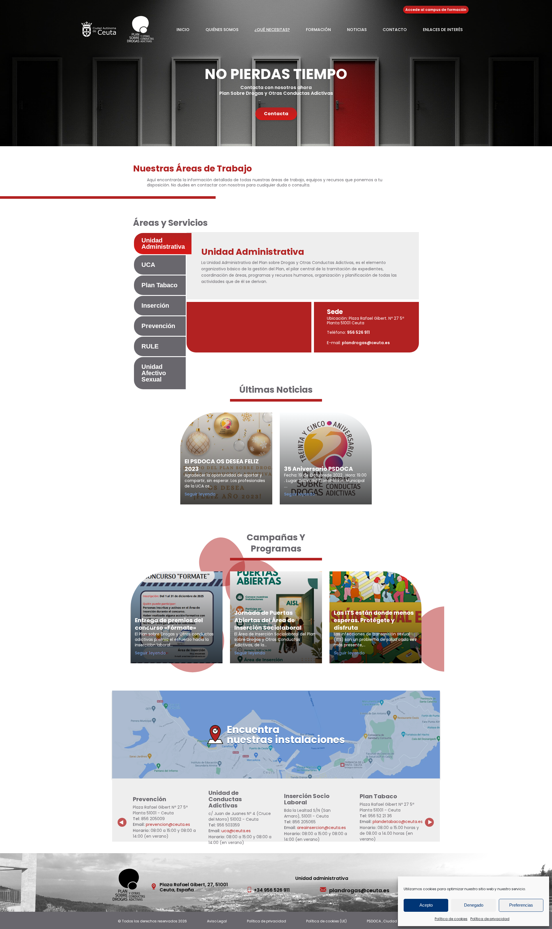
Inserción (155, 305)
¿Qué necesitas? (272, 29)
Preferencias (521, 905)
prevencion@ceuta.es (168, 824)
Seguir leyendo (208, 494)
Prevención (158, 325)
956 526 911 (358, 332)
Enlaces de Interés (443, 29)
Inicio (183, 29)
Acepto (426, 905)
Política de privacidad (489, 918)
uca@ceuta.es (236, 831)
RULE (150, 346)
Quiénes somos (222, 29)
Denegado (473, 905)
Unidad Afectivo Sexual (153, 373)
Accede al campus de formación (435, 9)
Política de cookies (451, 918)
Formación (318, 29)
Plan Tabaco (159, 285)
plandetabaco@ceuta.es (398, 821)
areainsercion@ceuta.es (321, 827)
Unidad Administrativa (163, 243)
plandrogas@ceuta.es (366, 343)
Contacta (276, 113)
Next (433, 818)
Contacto (395, 29)
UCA (148, 264)
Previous (122, 818)
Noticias (357, 29)
